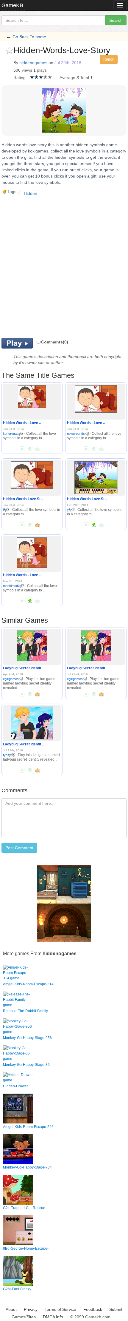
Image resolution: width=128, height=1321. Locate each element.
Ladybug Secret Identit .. (23, 668)
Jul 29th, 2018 (67, 62)
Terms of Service (60, 1309)
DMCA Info (53, 1316)
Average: (68, 77)
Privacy (31, 1309)
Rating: (20, 77)
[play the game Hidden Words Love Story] (32, 474)
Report (108, 59)
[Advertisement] (64, 266)
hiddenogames (33, 62)
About (11, 1309)
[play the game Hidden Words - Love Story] (32, 395)
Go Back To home (29, 36)
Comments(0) (54, 342)
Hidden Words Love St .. (23, 499)
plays (42, 70)
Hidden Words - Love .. (22, 423)
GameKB (12, 5)
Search (116, 20)
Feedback (92, 1309)
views (27, 70)
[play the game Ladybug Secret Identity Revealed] (32, 644)
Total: (85, 77)
